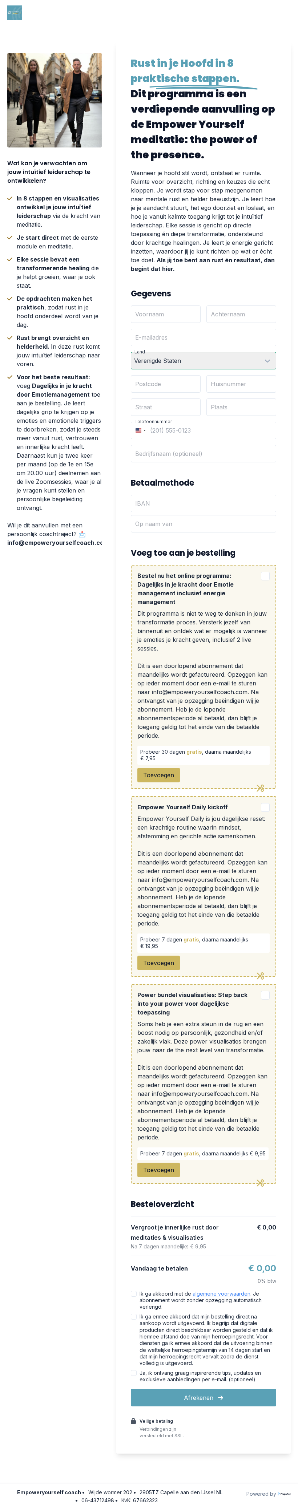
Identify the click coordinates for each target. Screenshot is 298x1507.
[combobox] (139, 430)
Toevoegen (158, 775)
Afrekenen (199, 1397)
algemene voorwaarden (221, 1294)
